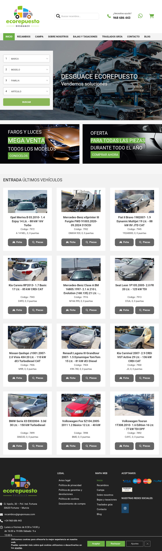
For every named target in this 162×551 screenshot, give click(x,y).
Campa (39, 36)
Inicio (9, 36)
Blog (147, 36)
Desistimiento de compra (72, 503)
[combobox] (26, 58)
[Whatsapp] (140, 16)
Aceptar (96, 543)
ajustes (18, 548)
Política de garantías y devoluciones (70, 492)
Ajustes (135, 543)
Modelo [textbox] (15, 69)
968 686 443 (121, 18)
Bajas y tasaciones (85, 36)
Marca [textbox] (15, 59)
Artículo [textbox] (16, 91)
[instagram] (125, 508)
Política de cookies (69, 498)
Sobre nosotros (58, 36)
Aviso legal (64, 480)
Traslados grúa (112, 36)
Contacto (133, 36)
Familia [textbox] (15, 80)
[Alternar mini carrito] (151, 16)
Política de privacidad (70, 485)
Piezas (39, 242)
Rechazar (115, 543)
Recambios (23, 36)
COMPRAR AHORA (105, 155)
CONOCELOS (18, 156)
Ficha (19, 242)
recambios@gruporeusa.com (19, 514)
